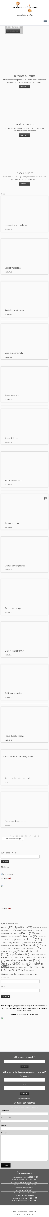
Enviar (6, 1165)
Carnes (18, 930)
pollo (11, 955)
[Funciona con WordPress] (37, 1211)
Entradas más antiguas (12, 839)
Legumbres (16, 942)
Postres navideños (38, 955)
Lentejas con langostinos (15, 565)
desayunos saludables (11, 934)
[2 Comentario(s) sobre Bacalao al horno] (46, 500)
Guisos (20, 939)
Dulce (28, 933)
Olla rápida (32, 945)
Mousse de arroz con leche (16, 225)
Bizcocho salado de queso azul (17, 778)
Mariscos (27, 942)
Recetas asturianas (14, 957)
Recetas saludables (22, 960)
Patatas (14, 948)
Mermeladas (6, 945)
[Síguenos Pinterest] (6, 21)
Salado (10, 963)
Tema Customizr (29, 1214)
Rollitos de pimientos (13, 693)
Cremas (38, 930)
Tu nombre (5, 977)
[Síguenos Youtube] (10, 21)
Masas (37, 942)
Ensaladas (15, 937)
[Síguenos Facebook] (2, 21)
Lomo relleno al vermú (14, 650)
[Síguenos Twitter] (8, 21)
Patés (21, 948)
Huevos (5, 943)
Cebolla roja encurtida (14, 352)
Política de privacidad (24, 1098)
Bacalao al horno (12, 523)
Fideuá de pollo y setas (14, 735)
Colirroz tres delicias (13, 267)
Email (3, 987)
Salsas (24, 964)
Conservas (29, 930)
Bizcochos (7, 930)
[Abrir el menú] (45, 21)
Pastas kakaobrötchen (14, 480)
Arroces (35, 928)
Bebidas (43, 928)
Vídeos (29, 970)
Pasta (7, 948)
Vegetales (17, 970)
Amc (7, 927)
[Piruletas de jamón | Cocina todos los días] (24, 7)
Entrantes (28, 936)
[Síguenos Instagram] (4, 21)
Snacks (13, 967)
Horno (34, 939)
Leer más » (24, 86)
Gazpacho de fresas (13, 395)
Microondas (17, 946)
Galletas (11, 940)
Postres (22, 954)
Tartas (22, 967)
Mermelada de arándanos (15, 820)
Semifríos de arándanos (14, 310)
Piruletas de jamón (21, 1211)
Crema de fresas (11, 437)
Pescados (31, 948)
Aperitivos (23, 927)
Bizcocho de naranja (13, 608)
